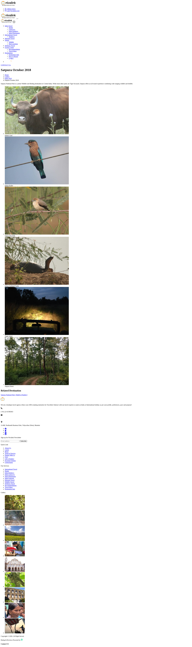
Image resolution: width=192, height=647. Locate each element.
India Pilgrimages (14, 33)
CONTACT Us (6, 65)
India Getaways (10, 475)
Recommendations (10, 485)
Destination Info (14, 55)
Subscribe (23, 441)
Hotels (11, 28)
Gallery (11, 58)
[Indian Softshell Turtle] (37, 284)
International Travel (11, 35)
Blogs (6, 451)
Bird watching (13, 44)
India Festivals (9, 478)
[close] (14, 22)
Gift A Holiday (9, 459)
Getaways (12, 29)
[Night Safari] (37, 334)
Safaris (7, 40)
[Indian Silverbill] (37, 234)
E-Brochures (9, 462)
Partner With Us (10, 455)
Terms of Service (10, 453)
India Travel (8, 26)
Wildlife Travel (9, 482)
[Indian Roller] (37, 184)
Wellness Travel (10, 46)
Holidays (11, 37)
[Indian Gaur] (37, 134)
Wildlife (11, 42)
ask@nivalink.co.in (7, 418)
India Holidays (13, 31)
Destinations (9, 53)
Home (7, 75)
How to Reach (13, 56)
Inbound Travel (9, 38)
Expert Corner (9, 47)
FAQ (6, 457)
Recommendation (14, 49)
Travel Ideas (12, 51)
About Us (8, 448)
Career (7, 450)
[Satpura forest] (37, 384)
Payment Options (10, 461)
